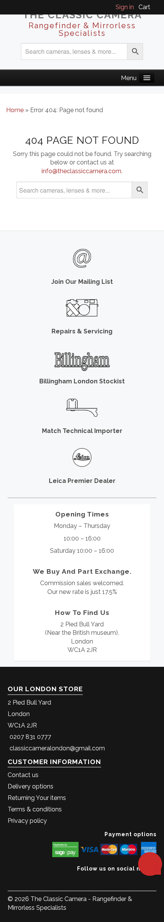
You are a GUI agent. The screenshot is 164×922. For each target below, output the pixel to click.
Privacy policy (27, 820)
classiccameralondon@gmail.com (57, 748)
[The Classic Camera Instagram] (155, 880)
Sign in (125, 7)
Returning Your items (37, 797)
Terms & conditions (35, 809)
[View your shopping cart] (154, 7)
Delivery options (30, 786)
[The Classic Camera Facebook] (153, 880)
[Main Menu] (146, 77)
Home (15, 110)
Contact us (23, 775)
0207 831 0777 (30, 736)
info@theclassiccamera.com (81, 171)
